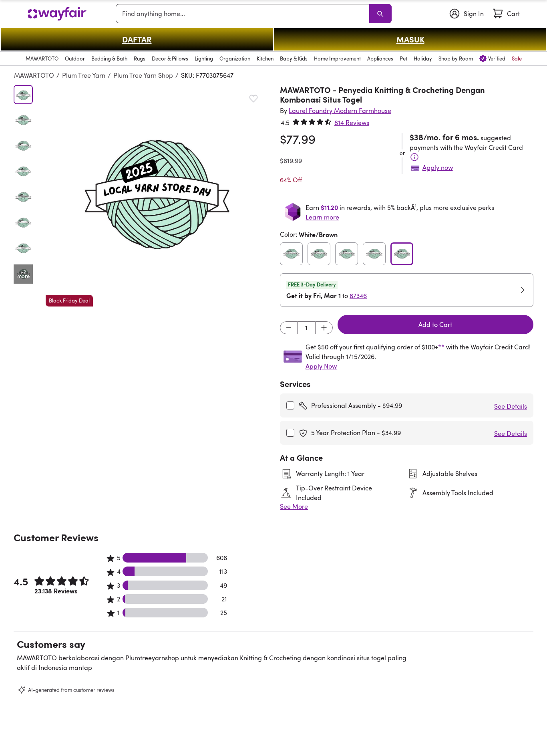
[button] (156, 196)
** (441, 347)
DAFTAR (137, 39)
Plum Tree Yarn (83, 75)
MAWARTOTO (34, 75)
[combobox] (244, 13)
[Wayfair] (57, 14)
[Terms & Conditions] (414, 157)
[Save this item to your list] (253, 98)
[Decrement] (289, 327)
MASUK (410, 39)
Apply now (437, 167)
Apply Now (321, 366)
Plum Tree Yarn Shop (143, 75)
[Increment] (324, 327)
